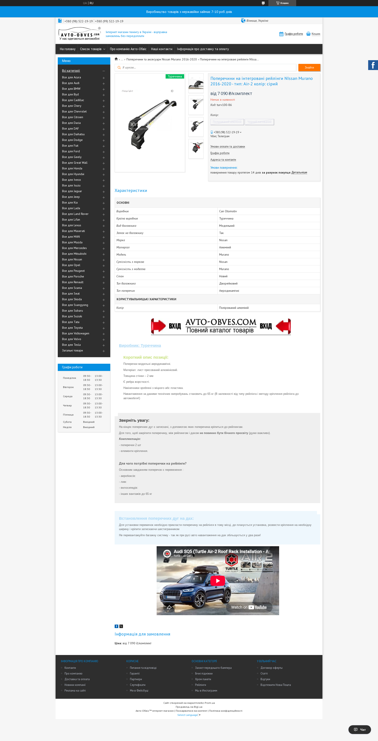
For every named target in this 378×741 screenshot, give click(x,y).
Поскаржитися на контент (191, 710)
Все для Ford (71, 151)
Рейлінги (200, 685)
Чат (363, 729)
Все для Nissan (72, 259)
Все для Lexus (71, 225)
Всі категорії (71, 70)
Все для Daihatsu (73, 134)
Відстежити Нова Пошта (276, 685)
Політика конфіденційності (225, 710)
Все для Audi (70, 83)
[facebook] (116, 627)
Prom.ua (210, 702)
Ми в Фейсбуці (139, 690)
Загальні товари (72, 350)
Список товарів (91, 49)
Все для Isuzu (71, 185)
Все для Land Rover (75, 214)
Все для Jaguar (72, 191)
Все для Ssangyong (75, 305)
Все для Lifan (71, 219)
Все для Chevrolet (74, 111)
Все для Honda (72, 168)
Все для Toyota (72, 328)
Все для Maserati (73, 231)
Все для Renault (72, 282)
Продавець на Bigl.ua (189, 706)
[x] (121, 627)
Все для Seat (71, 293)
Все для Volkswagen (75, 333)
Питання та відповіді (143, 668)
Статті (264, 673)
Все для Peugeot (73, 271)
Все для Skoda (72, 299)
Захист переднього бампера (213, 668)
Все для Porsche (73, 276)
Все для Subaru (72, 311)
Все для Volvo (71, 339)
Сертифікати (137, 685)
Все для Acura (71, 77)
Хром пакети (203, 679)
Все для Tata (70, 322)
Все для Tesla (71, 345)
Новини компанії (75, 685)
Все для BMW (71, 89)
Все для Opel (71, 265)
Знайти (309, 67)
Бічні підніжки (204, 673)
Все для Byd (70, 94)
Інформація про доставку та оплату (203, 49)
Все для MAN (71, 237)
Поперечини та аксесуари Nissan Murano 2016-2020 (161, 59)
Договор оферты (272, 668)
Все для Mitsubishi (74, 254)
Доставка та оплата (77, 679)
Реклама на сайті (75, 690)
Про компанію (73, 673)
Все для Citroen (72, 117)
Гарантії (135, 673)
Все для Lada (71, 208)
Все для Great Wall (75, 163)
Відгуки (265, 679)
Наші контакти (161, 49)
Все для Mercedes (74, 248)
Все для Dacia (71, 123)
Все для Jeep (71, 197)
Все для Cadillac (73, 100)
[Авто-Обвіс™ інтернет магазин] (80, 34)
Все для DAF (70, 128)
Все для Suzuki (72, 316)
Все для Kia (70, 202)
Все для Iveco (71, 180)
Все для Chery (71, 106)
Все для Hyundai (73, 174)
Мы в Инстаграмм (206, 690)
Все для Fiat (70, 145)
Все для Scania (72, 288)
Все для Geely (72, 157)
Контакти (70, 668)
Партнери (136, 679)
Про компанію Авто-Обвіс (128, 49)
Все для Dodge (72, 140)
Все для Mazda (72, 242)
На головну (67, 49)
